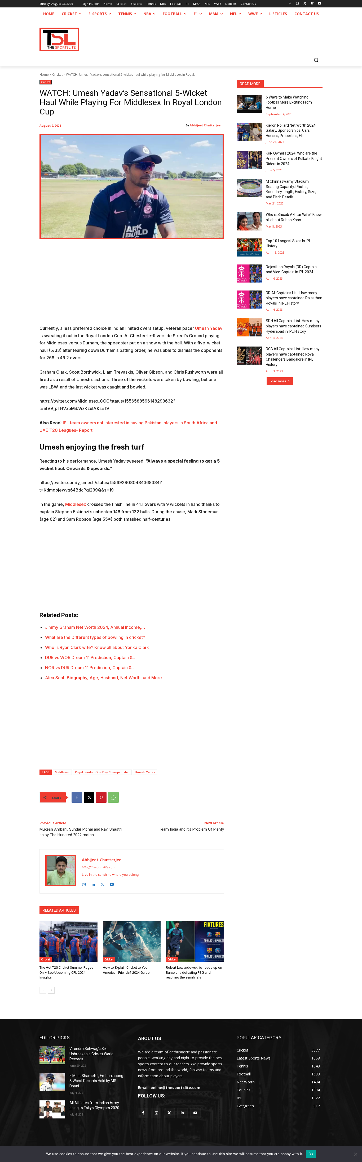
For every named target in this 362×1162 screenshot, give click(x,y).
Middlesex (75, 504)
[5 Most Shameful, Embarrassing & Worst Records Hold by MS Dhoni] (52, 1082)
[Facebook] (290, 4)
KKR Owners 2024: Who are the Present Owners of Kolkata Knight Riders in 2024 (294, 158)
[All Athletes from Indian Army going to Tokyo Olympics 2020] (52, 1109)
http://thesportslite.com (98, 867)
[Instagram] (297, 4)
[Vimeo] (312, 4)
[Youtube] (319, 4)
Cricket (57, 74)
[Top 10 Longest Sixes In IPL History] (249, 247)
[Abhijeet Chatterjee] (60, 871)
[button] (316, 60)
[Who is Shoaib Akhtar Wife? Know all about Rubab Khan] (249, 221)
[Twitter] (169, 1113)
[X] (305, 4)
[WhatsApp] (113, 797)
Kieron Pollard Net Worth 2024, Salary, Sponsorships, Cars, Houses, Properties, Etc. (291, 130)
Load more (278, 381)
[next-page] (51, 990)
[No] (355, 1154)
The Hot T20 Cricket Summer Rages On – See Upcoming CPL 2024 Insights (66, 972)
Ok (310, 1154)
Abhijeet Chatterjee (205, 125)
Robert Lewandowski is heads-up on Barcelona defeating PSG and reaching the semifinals (194, 972)
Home (44, 74)
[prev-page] (42, 990)
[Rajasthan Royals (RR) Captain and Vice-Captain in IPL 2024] (249, 273)
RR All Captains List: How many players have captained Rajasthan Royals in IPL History (294, 298)
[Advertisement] (131, 285)
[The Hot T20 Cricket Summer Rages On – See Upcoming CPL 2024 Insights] (68, 941)
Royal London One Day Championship (102, 772)
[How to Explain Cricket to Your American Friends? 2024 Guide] (132, 941)
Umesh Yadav (208, 328)
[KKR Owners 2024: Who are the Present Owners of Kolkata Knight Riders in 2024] (249, 160)
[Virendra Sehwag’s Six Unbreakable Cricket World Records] (52, 1055)
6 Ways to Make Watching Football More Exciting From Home (289, 102)
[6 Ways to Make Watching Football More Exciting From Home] (249, 104)
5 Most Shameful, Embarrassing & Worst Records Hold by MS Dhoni (96, 1081)
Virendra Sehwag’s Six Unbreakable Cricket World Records (91, 1053)
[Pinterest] (101, 797)
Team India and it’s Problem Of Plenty (191, 829)
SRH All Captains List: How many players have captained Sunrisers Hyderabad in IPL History (293, 326)
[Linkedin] (93, 883)
